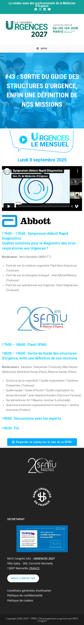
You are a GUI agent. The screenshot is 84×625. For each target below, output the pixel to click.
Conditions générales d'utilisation (29, 590)
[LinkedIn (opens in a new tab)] (44, 9)
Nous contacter (23, 578)
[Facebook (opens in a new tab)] (35, 9)
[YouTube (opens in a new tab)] (48, 9)
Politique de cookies (20, 600)
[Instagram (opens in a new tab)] (40, 9)
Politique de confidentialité (24, 595)
